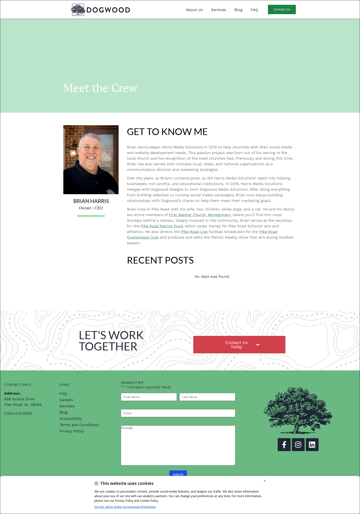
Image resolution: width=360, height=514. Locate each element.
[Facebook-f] (284, 444)
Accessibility (70, 418)
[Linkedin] (312, 444)
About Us (194, 10)
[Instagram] (298, 444)
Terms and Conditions (79, 425)
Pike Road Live (194, 231)
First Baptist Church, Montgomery (199, 215)
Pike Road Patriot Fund (161, 226)
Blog (238, 10)
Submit (178, 474)
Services (218, 10)
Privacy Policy (71, 431)
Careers (66, 400)
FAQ (254, 10)
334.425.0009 (19, 413)
